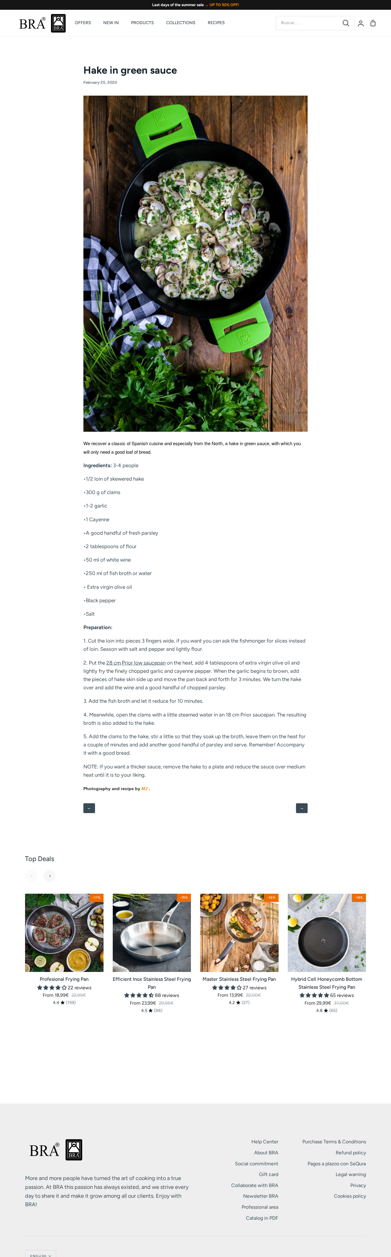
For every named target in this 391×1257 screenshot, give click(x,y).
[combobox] (307, 22)
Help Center (264, 1142)
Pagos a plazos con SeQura (337, 1164)
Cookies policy (350, 1196)
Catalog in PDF (262, 1218)
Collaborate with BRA (254, 1185)
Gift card (268, 1174)
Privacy (358, 1185)
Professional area (260, 1207)
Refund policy (351, 1153)
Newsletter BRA (260, 1196)
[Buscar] (346, 23)
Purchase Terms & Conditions (334, 1142)
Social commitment (256, 1164)
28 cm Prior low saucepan (136, 663)
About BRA (266, 1153)
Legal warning (351, 1174)
